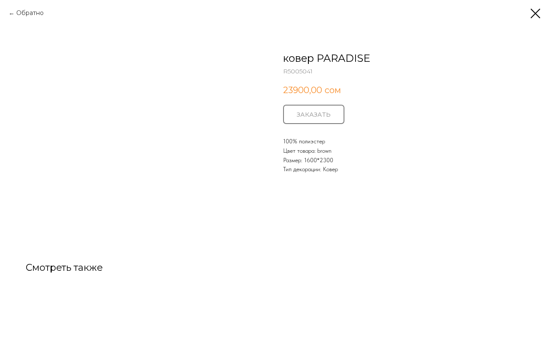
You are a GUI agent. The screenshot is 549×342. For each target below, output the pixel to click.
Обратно (30, 13)
